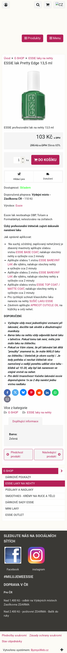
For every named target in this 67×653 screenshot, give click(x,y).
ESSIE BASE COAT (27, 252)
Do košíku (47, 160)
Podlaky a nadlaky (19, 489)
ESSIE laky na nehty (39, 412)
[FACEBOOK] (12, 562)
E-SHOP (13, 412)
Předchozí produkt (17, 454)
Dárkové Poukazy (18, 477)
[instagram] (36, 562)
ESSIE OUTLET (14, 515)
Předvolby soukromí (14, 635)
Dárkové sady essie (19, 502)
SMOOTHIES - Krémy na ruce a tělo (30, 496)
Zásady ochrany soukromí (45, 635)
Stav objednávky (12, 641)
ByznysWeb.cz (39, 650)
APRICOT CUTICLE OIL (45, 305)
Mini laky (12, 508)
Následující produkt (49, 454)
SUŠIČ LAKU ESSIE (41, 301)
